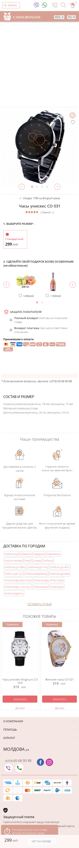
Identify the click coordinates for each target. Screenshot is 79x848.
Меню (12, 5)
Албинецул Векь (15, 567)
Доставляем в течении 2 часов (20, 469)
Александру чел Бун (18, 587)
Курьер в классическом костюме (19, 497)
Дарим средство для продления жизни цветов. (19, 525)
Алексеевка (40, 587)
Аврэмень (53, 554)
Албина (48, 560)
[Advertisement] (39, 63)
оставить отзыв (39, 604)
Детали (20, 708)
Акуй (28, 560)
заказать (20, 699)
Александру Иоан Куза (48, 580)
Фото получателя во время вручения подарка (57, 525)
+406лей (28, 296)
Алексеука (56, 587)
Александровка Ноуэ (18, 580)
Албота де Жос (60, 567)
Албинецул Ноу (38, 567)
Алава (37, 560)
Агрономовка (14, 560)
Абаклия (25, 554)
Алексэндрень (14, 593)
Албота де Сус (14, 574)
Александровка (59, 574)
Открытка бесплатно (57, 495)
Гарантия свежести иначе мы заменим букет (57, 468)
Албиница (11, 554)
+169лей (55, 296)
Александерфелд (36, 574)
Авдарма (39, 554)
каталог (9, 738)
